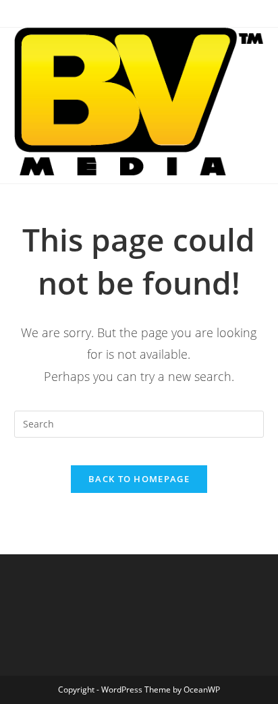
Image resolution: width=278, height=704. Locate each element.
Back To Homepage (139, 479)
